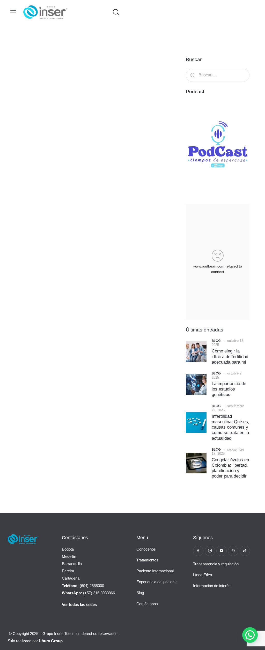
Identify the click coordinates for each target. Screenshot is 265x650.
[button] (13, 12)
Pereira (68, 571)
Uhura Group (51, 641)
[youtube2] (221, 551)
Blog (216, 340)
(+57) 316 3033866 (88, 593)
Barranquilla (72, 563)
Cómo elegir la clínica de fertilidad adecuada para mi (230, 357)
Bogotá (68, 549)
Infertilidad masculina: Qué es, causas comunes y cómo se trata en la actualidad (230, 427)
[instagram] (210, 551)
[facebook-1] (198, 551)
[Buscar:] (217, 75)
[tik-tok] (245, 551)
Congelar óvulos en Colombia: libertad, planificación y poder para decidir (230, 468)
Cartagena (70, 578)
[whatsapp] (233, 551)
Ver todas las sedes (79, 604)
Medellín (69, 556)
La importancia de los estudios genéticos (229, 389)
